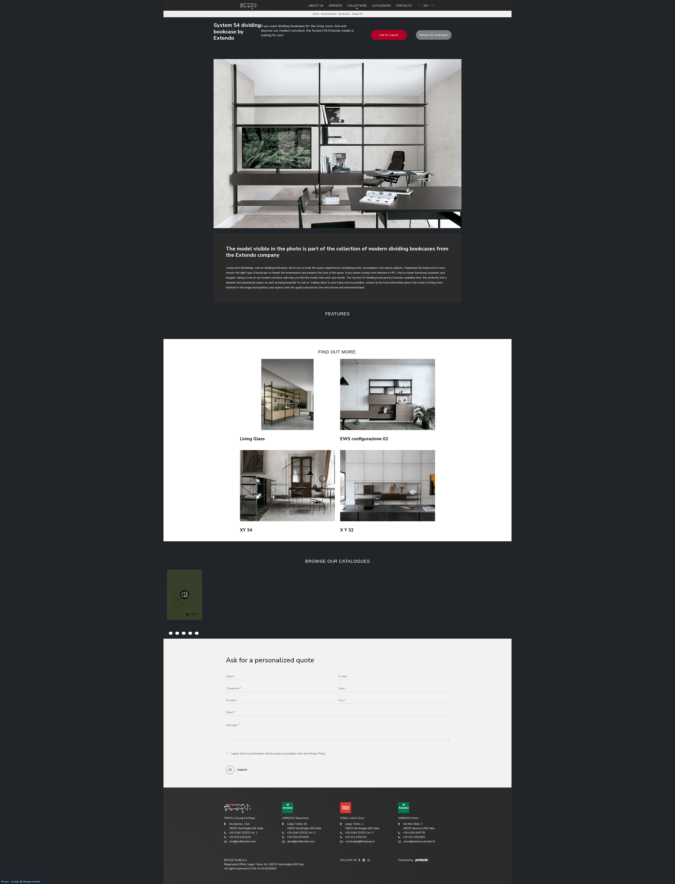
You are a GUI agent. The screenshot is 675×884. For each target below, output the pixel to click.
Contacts (404, 6)
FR (432, 6)
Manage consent (31, 881)
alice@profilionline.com (301, 841)
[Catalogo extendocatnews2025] (184, 594)
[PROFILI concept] (250, 807)
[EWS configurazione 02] (387, 394)
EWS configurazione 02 (364, 439)
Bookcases (344, 13)
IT (419, 6)
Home (316, 13)
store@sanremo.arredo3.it (419, 841)
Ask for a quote (388, 35)
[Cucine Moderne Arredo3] (308, 807)
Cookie (14, 881)
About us (315, 6)
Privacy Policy (317, 754)
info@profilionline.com (242, 841)
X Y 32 (346, 530)
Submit (242, 770)
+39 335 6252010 (240, 837)
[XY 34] (287, 485)
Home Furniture (328, 13)
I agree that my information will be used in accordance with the (278, 754)
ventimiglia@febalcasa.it (360, 841)
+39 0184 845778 (414, 832)
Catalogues (381, 6)
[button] (312, 325)
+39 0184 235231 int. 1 (243, 832)
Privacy (5, 881)
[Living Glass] (287, 394)
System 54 (357, 13)
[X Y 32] (387, 485)
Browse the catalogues (433, 35)
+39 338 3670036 (298, 837)
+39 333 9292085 (414, 837)
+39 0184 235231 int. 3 (359, 832)
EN (426, 6)
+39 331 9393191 (356, 837)
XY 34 (246, 530)
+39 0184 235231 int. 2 (301, 832)
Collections (357, 6)
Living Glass (252, 439)
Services (335, 6)
